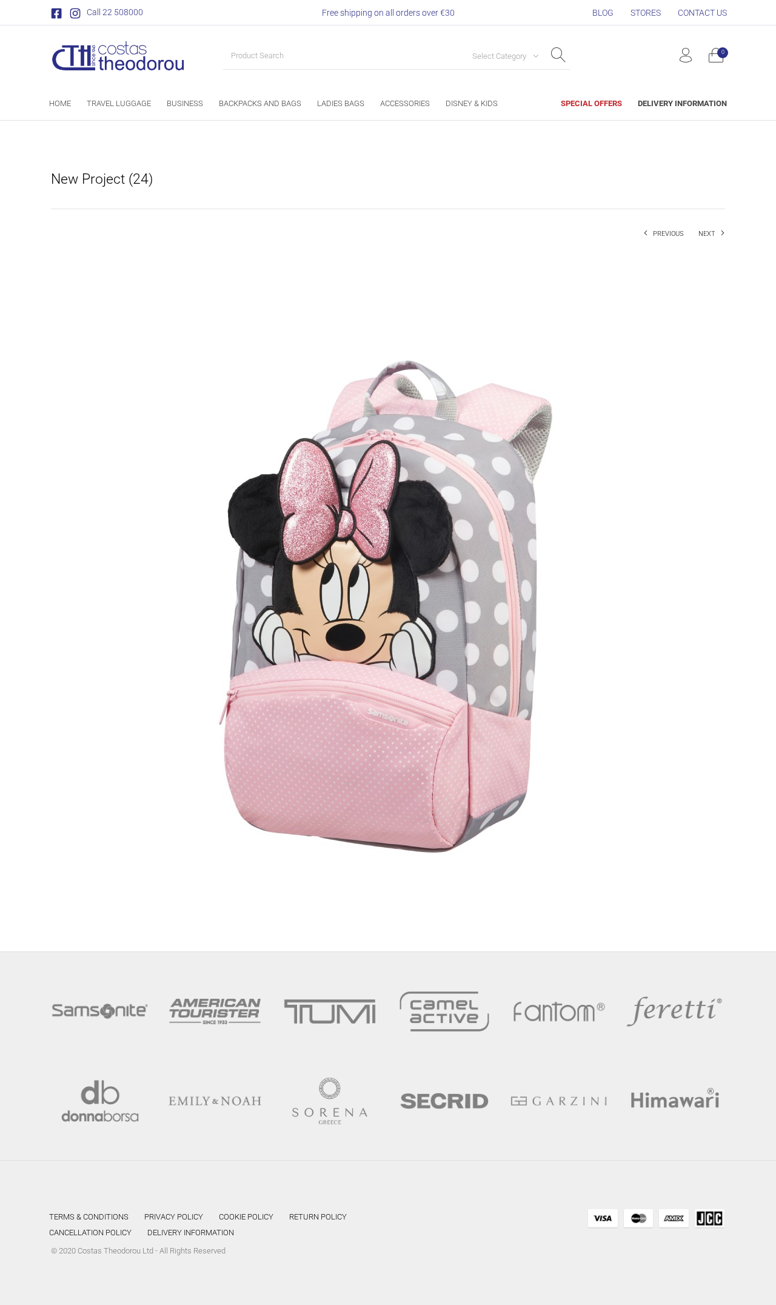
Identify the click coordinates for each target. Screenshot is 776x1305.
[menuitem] (603, 12)
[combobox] (500, 56)
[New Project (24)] (388, 585)
